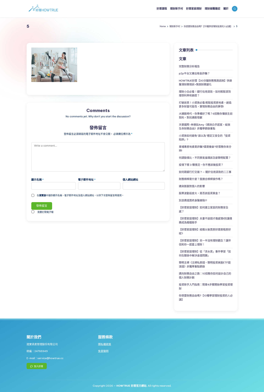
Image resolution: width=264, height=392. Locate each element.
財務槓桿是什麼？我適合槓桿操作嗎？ (201, 179)
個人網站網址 (130, 179)
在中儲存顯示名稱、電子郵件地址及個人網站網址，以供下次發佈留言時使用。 (80, 195)
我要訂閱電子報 (45, 212)
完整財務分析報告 (189, 66)
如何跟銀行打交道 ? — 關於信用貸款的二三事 (205, 172)
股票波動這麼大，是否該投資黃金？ (199, 193)
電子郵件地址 (86, 179)
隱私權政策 (104, 344)
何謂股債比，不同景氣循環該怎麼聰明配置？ (205, 157)
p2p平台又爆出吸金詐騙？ (194, 73)
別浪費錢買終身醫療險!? (193, 200)
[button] (37, 366)
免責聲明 (103, 351)
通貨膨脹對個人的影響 (192, 186)
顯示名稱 (37, 179)
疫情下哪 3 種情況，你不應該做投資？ (201, 164)
